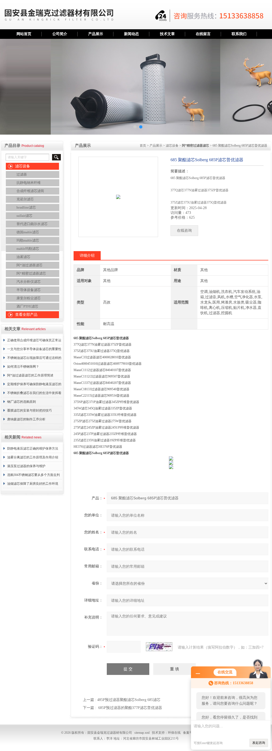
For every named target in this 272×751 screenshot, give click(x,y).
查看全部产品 (26, 315)
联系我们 (239, 34)
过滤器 (21, 174)
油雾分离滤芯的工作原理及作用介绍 (32, 457)
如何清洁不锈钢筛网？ (23, 366)
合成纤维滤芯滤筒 (30, 191)
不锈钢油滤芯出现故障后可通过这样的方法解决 (34, 359)
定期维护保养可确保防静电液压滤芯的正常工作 (34, 385)
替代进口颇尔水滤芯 (32, 224)
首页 (143, 145)
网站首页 (23, 34)
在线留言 (203, 34)
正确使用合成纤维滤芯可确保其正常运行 (34, 341)
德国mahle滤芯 (27, 232)
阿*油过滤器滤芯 (29, 265)
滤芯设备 (22, 166)
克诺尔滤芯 (25, 199)
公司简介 (59, 34)
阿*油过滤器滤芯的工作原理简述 (30, 375)
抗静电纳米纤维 (28, 183)
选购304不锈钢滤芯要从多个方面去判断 (33, 476)
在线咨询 (184, 231)
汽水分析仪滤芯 (28, 282)
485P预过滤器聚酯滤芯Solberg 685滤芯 (128, 700)
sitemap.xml (142, 733)
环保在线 (174, 733)
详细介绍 (87, 256)
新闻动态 (131, 34)
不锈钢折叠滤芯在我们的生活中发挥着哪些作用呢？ (34, 394)
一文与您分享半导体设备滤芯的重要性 (34, 349)
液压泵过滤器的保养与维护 (26, 466)
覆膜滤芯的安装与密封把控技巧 (29, 410)
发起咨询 (258, 743)
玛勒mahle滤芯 (27, 240)
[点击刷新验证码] (159, 646)
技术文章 (167, 34)
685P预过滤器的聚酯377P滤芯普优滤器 (130, 708)
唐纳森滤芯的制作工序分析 (26, 419)
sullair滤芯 (24, 216)
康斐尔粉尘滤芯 (28, 298)
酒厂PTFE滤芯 (27, 306)
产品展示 (95, 34)
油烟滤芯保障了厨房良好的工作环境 (32, 484)
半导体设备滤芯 (28, 290)
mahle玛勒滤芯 (27, 249)
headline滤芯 (26, 207)
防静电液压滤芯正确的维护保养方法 (32, 448)
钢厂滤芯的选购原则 (21, 402)
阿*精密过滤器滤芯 (31, 273)
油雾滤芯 (23, 257)
